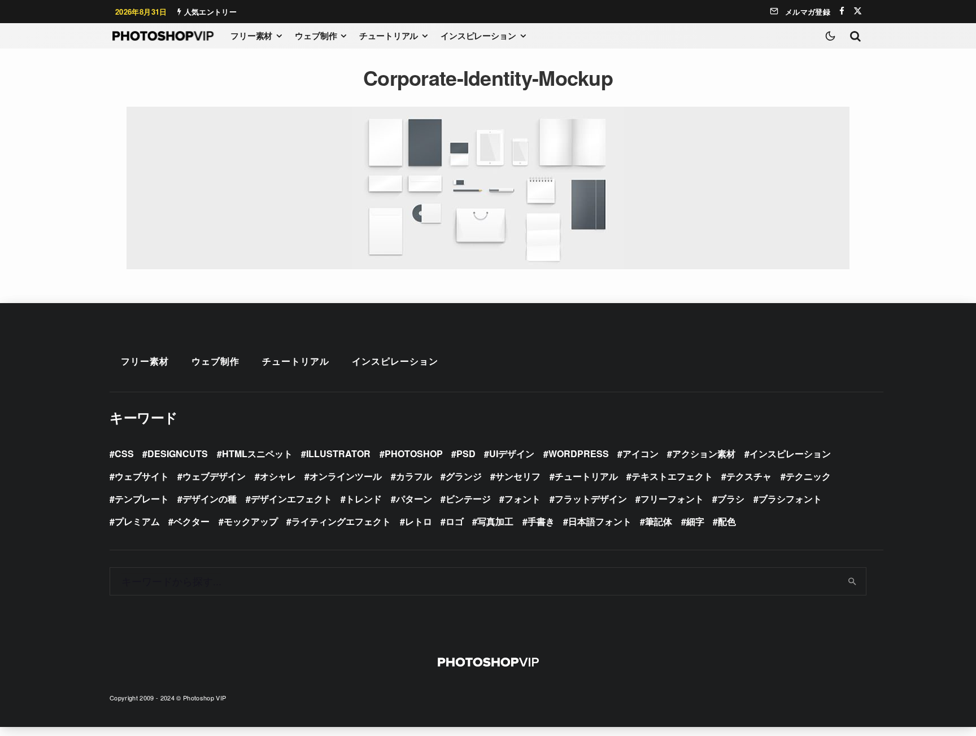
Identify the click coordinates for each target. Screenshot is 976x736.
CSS (124, 453)
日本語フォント (599, 521)
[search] (852, 581)
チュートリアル (388, 35)
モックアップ (251, 521)
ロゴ (455, 521)
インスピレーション (478, 35)
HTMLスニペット (257, 453)
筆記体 (658, 521)
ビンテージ (468, 498)
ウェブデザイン (214, 476)
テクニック (808, 476)
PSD (466, 453)
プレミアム (137, 521)
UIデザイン (511, 453)
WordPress (578, 453)
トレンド (364, 498)
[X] (857, 11)
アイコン (640, 453)
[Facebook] (842, 11)
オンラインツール (346, 476)
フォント (522, 498)
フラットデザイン (591, 498)
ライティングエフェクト (341, 521)
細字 (695, 521)
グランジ (464, 476)
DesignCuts (177, 453)
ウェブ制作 (316, 35)
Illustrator (338, 453)
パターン (414, 498)
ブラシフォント (790, 498)
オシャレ (278, 476)
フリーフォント (672, 498)
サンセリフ (518, 476)
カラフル (414, 476)
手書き (541, 521)
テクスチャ (749, 476)
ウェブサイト (142, 476)
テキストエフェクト (672, 476)
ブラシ (730, 498)
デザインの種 (209, 498)
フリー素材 (251, 35)
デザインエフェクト (291, 498)
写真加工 (495, 521)
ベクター (191, 521)
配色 (727, 521)
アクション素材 (703, 453)
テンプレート (142, 498)
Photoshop (414, 453)
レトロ (418, 521)
